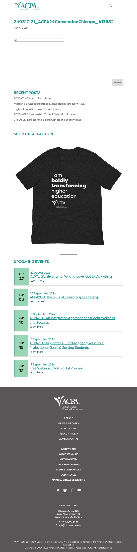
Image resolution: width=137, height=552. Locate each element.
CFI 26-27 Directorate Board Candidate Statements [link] (47, 119)
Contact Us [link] (68, 428)
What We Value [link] (68, 454)
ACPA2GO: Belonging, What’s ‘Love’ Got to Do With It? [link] (71, 276)
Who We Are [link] (68, 448)
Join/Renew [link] (68, 474)
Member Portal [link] (68, 438)
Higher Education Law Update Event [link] (37, 109)
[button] (120, 8)
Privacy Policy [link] (68, 433)
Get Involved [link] (68, 459)
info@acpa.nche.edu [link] (69, 525)
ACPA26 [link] (68, 418)
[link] (28, 7)
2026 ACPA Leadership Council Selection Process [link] (45, 114)
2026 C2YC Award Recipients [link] (32, 98)
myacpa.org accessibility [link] (68, 479)
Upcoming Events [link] (68, 464)
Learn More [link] (37, 280)
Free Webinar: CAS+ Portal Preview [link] (56, 368)
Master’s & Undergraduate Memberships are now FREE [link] (49, 104)
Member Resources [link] (68, 469)
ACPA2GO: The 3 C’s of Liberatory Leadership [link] (64, 297)
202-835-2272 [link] (70, 522)
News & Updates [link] (68, 423)
